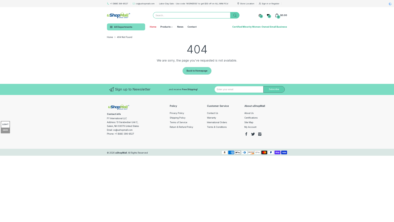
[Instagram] (260, 134)
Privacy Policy (177, 113)
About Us (249, 113)
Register (275, 3)
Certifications (251, 117)
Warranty (211, 117)
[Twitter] (253, 134)
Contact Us (212, 113)
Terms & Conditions (217, 127)
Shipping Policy (177, 117)
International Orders (217, 122)
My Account (250, 127)
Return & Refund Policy (181, 127)
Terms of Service (178, 122)
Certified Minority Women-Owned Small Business (259, 26)
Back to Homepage (197, 70)
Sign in (265, 3)
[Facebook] (246, 134)
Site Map (248, 122)
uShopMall (121, 152)
